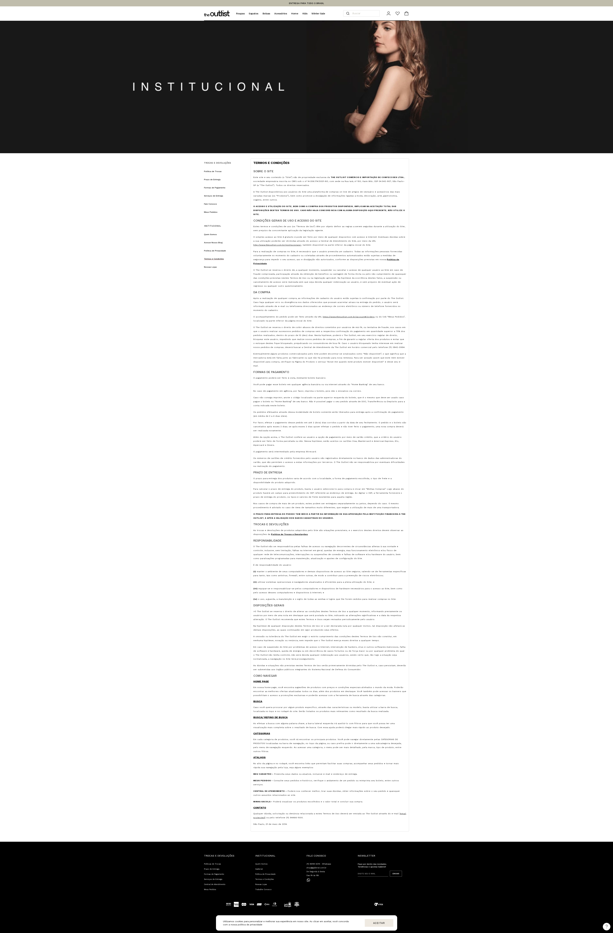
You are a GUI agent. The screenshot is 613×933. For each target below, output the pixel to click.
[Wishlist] (397, 13)
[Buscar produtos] (348, 13)
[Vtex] (378, 904)
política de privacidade (250, 924)
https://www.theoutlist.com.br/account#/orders (349, 317)
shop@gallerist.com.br (316, 868)
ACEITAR (379, 923)
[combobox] (361, 13)
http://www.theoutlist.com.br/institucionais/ (277, 245)
